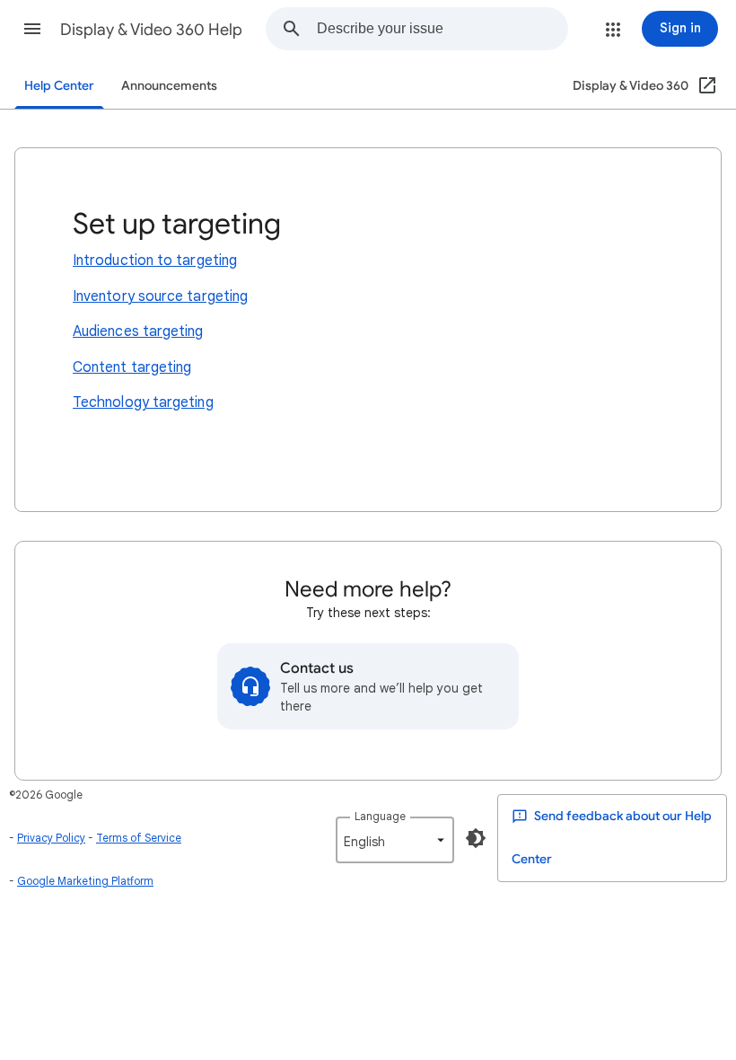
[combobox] (442, 28)
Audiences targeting (138, 331)
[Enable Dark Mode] (475, 838)
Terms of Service (138, 837)
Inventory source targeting (160, 296)
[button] (32, 28)
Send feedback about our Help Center (612, 837)
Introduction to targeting (155, 260)
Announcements (169, 85)
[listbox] (395, 840)
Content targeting (132, 367)
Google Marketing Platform (85, 881)
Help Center (59, 85)
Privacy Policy (51, 837)
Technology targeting (143, 402)
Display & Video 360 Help (151, 30)
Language (380, 816)
